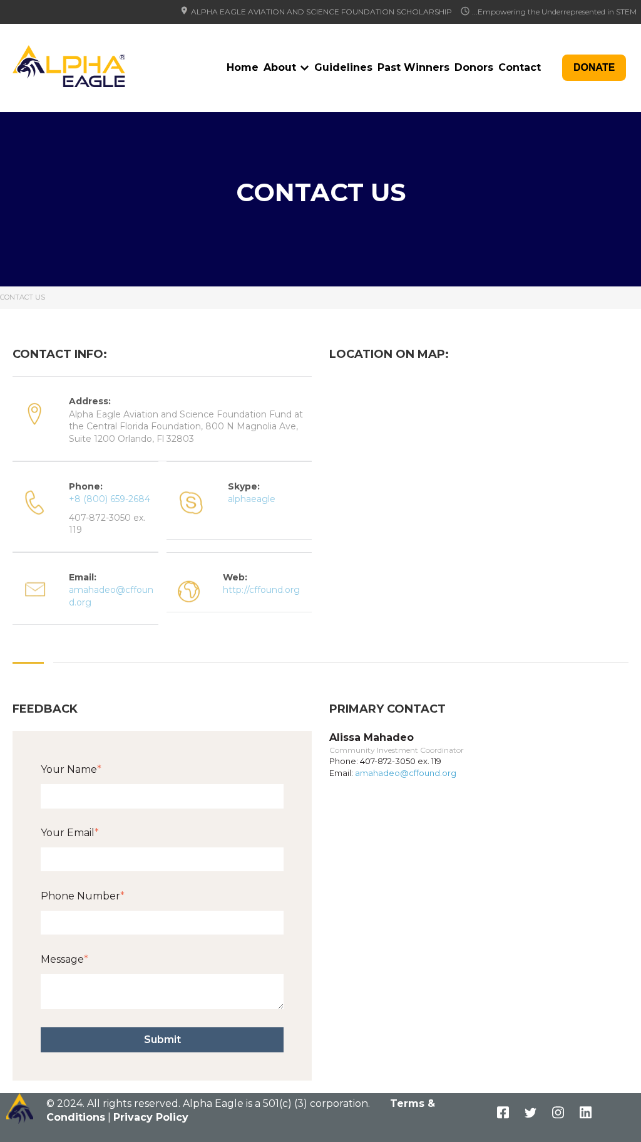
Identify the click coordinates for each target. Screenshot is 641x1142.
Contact (519, 67)
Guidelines (343, 67)
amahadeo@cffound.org (405, 773)
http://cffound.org (261, 589)
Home (243, 67)
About (280, 67)
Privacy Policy (150, 1117)
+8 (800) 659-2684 (109, 499)
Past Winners (413, 67)
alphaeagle (251, 499)
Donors (473, 67)
